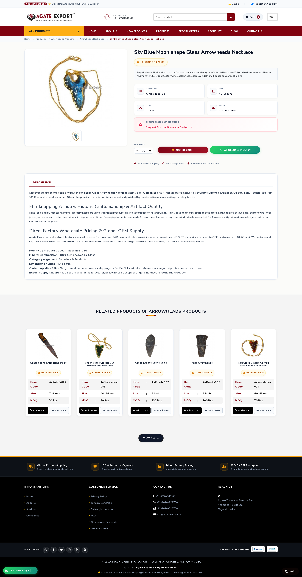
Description (42, 182)
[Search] (231, 17)
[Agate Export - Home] (53, 17)
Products (163, 31)
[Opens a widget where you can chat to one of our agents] (290, 571)
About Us (112, 31)
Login (235, 3)
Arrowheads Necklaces (92, 39)
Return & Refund (100, 528)
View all (149, 438)
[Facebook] (61, 550)
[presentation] (26, 373)
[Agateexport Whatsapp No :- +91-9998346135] (46, 550)
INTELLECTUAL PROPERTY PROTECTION (124, 561)
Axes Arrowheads (202, 362)
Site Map (31, 509)
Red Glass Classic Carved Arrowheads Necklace (253, 364)
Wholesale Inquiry (237, 149)
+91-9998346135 (165, 496)
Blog (234, 31)
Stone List (215, 31)
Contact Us (255, 31)
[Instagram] (69, 550)
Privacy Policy (99, 496)
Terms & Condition (101, 502)
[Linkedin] (77, 550)
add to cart (184, 149)
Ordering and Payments (104, 522)
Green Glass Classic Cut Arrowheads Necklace (99, 364)
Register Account (266, 3)
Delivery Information (102, 509)
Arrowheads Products (63, 39)
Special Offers (189, 31)
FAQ (93, 515)
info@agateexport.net (170, 514)
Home (92, 31)
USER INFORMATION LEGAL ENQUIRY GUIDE (176, 561)
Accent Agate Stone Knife (151, 362)
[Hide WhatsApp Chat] (34, 570)
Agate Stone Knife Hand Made (48, 362)
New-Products (137, 31)
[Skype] (85, 550)
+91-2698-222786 (167, 502)
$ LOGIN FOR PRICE (153, 62)
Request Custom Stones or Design (167, 127)
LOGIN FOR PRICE (50, 372)
